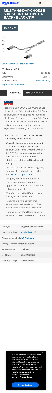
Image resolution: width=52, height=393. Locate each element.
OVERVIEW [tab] (15, 92)
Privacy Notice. (26, 377)
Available (29, 238)
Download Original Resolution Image (18, 64)
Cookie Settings (25, 385)
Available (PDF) (43, 81)
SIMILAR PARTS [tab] (34, 92)
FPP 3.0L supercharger (21, 174)
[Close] (42, 355)
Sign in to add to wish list (13, 84)
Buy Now (10, 27)
